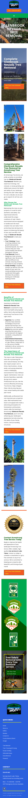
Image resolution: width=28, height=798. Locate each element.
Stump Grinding (7, 750)
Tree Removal (6, 745)
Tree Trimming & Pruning (10, 748)
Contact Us (6, 736)
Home (4, 725)
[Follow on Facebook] (4, 788)
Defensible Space (7, 753)
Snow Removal (7, 756)
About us (5, 728)
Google (5, 741)
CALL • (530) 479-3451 (14, 10)
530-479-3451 (6, 772)
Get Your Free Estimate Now (13, 86)
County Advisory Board (9, 738)
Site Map (19, 795)
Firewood (5, 758)
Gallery (5, 731)
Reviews (5, 733)
